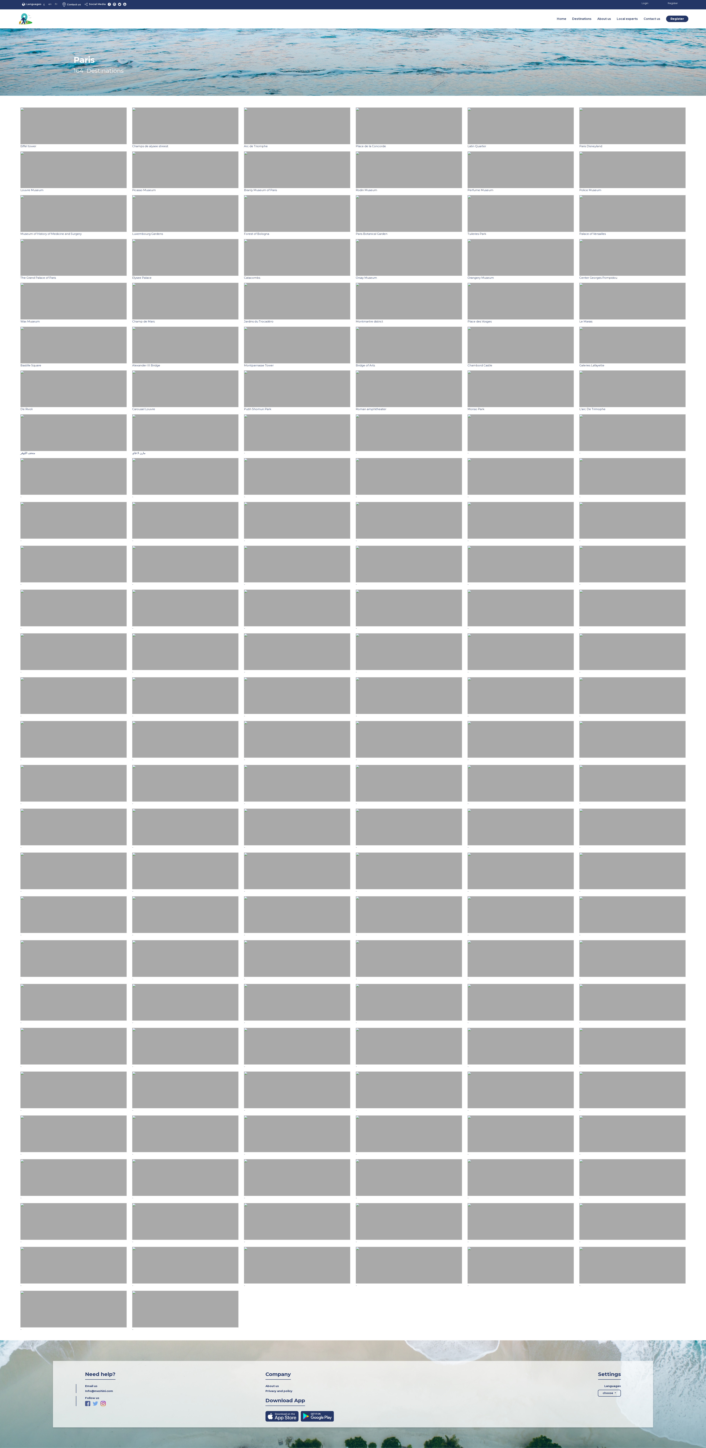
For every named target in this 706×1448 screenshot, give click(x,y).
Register (673, 3)
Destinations (581, 19)
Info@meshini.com (99, 1391)
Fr (56, 4)
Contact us (74, 4)
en (49, 4)
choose (608, 1393)
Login (645, 3)
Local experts (627, 19)
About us (604, 19)
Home (561, 19)
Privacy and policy (278, 1391)
